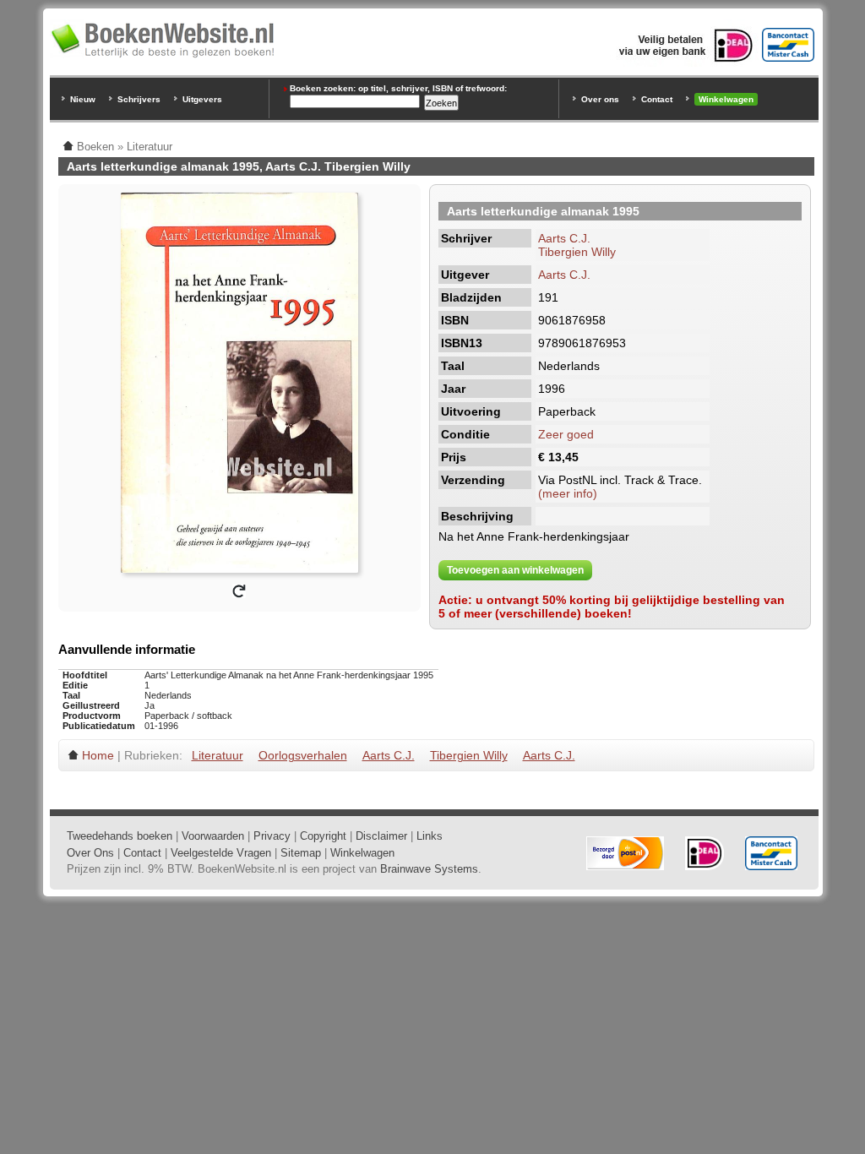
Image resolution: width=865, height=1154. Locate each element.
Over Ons (90, 852)
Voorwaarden (213, 836)
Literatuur (217, 755)
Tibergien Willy (577, 252)
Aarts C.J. (564, 238)
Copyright (323, 836)
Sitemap (300, 852)
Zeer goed (566, 434)
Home (98, 755)
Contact (656, 99)
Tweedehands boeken (119, 836)
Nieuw (82, 99)
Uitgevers (202, 99)
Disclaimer (381, 836)
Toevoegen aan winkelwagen (515, 570)
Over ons (600, 99)
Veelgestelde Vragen (221, 852)
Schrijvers (138, 99)
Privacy (272, 836)
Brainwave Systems (429, 869)
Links (429, 836)
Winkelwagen (726, 99)
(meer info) (567, 493)
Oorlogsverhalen (302, 755)
